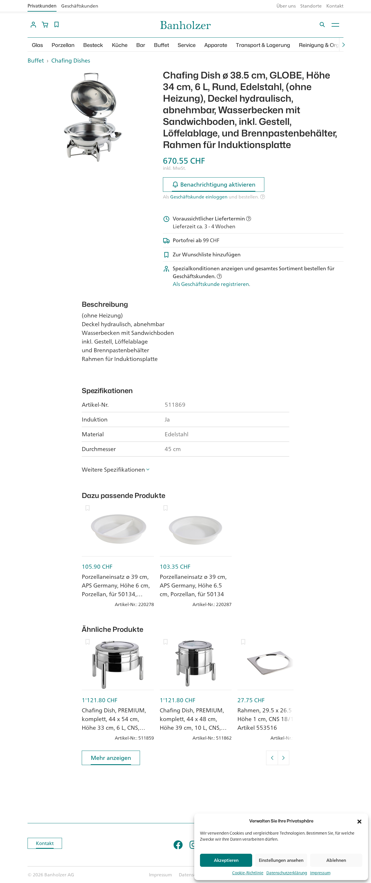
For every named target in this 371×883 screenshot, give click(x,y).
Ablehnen (336, 860)
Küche (120, 45)
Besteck (93, 45)
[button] (359, 821)
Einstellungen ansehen (281, 860)
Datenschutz (192, 875)
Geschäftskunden (79, 6)
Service (187, 45)
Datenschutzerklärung (286, 873)
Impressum (320, 873)
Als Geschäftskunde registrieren (211, 284)
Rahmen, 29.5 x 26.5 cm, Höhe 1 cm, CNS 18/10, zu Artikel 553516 (272, 719)
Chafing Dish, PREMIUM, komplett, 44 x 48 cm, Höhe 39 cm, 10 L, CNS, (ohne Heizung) (192, 723)
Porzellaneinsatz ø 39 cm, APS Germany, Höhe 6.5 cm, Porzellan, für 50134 (193, 585)
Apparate (215, 45)
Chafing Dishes (70, 60)
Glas (37, 45)
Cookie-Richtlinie (247, 873)
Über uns (286, 6)
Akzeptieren (226, 860)
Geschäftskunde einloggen (199, 197)
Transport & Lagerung (263, 45)
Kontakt (334, 6)
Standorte (311, 6)
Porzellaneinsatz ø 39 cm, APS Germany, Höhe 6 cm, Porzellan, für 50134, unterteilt (116, 590)
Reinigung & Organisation (330, 45)
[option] (91, 117)
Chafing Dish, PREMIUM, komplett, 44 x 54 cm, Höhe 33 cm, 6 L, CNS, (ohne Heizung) (114, 723)
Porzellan (63, 45)
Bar (140, 45)
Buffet (161, 45)
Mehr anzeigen (111, 758)
